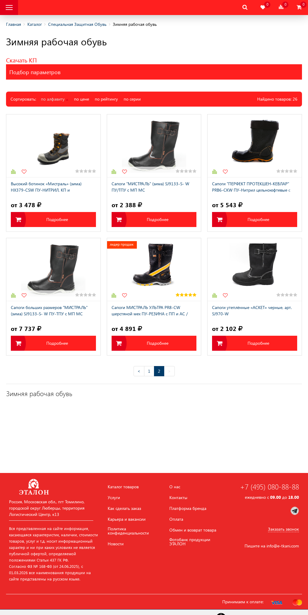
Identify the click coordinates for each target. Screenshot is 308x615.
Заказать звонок (283, 529)
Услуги (114, 497)
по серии (132, 99)
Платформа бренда (187, 508)
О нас (174, 487)
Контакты (178, 497)
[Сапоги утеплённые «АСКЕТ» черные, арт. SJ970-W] (254, 269)
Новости (116, 544)
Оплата (176, 519)
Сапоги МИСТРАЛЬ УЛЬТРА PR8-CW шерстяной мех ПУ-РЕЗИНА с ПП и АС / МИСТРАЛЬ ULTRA (150, 311)
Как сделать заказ (124, 508)
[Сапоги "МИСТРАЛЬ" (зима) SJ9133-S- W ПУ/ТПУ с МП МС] (154, 146)
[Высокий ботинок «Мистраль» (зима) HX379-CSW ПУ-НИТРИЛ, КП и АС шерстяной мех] (53, 146)
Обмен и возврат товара (192, 530)
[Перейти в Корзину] (299, 7)
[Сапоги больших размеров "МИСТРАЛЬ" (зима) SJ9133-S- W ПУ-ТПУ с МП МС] (53, 269)
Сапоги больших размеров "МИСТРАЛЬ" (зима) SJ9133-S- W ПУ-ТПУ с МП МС (49, 310)
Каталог (34, 24)
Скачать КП (21, 60)
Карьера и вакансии (127, 519)
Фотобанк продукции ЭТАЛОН (189, 542)
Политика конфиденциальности (128, 531)
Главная (13, 24)
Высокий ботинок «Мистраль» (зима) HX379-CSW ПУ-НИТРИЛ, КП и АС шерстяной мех (46, 187)
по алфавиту (53, 99)
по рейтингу (106, 99)
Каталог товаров (123, 487)
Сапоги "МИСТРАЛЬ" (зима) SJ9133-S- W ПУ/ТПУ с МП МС (150, 187)
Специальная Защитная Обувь (77, 24)
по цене (81, 99)
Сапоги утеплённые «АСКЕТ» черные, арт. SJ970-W (252, 310)
